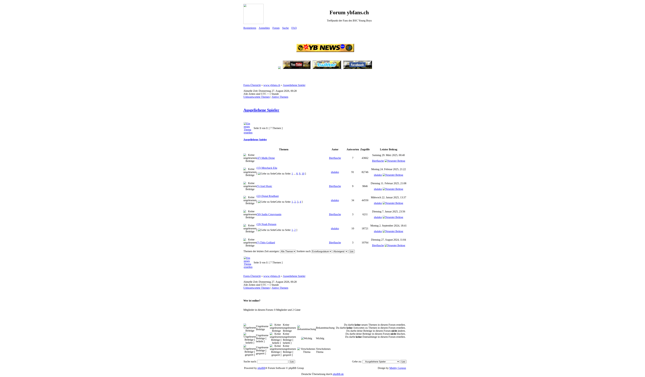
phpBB (261, 368)
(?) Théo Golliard (265, 242)
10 (303, 173)
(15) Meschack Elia (266, 167)
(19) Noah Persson (266, 224)
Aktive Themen (280, 96)
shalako (335, 172)
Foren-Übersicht (252, 85)
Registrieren (249, 28)
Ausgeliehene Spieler (294, 85)
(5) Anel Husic (264, 186)
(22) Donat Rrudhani (267, 196)
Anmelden (264, 28)
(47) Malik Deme (265, 158)
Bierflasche (335, 158)
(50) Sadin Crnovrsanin (268, 214)
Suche (285, 28)
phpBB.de (338, 374)
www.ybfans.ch (271, 85)
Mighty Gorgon (397, 368)
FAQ (294, 28)
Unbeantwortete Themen (256, 96)
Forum (276, 28)
